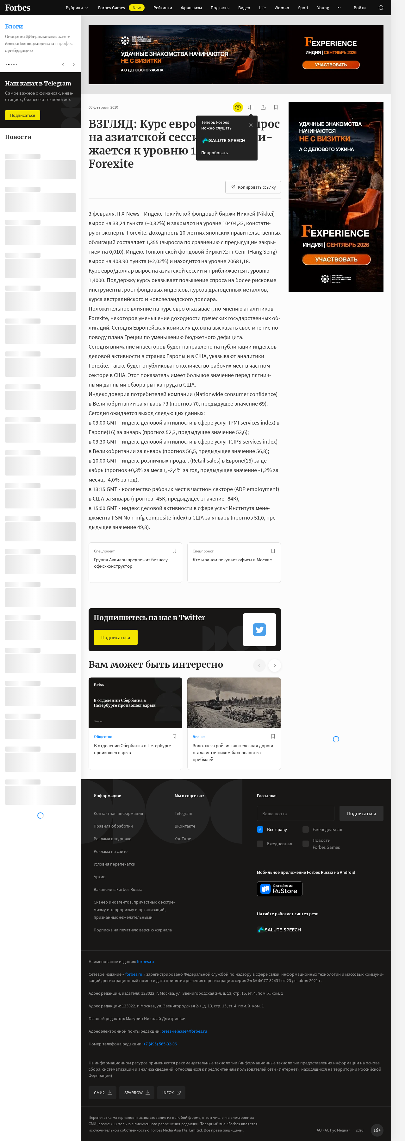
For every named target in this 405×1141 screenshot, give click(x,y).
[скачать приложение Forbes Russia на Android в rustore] (279, 889)
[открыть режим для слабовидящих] (238, 107)
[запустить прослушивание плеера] (251, 107)
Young (323, 7)
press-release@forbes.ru (184, 1031)
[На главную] (17, 7)
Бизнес (199, 736)
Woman (282, 7)
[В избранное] (174, 551)
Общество (103, 736)
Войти (360, 7)
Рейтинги (162, 7)
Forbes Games (119, 7)
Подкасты (220, 7)
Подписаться (115, 637)
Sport (303, 7)
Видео (244, 7)
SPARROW (133, 1092)
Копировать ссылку (257, 187)
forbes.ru (145, 961)
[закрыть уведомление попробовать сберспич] (251, 125)
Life (262, 7)
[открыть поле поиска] (381, 8)
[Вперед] (291, 563)
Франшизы (191, 7)
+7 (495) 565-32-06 (160, 1044)
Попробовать (214, 152)
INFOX (168, 1092)
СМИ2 (99, 1092)
